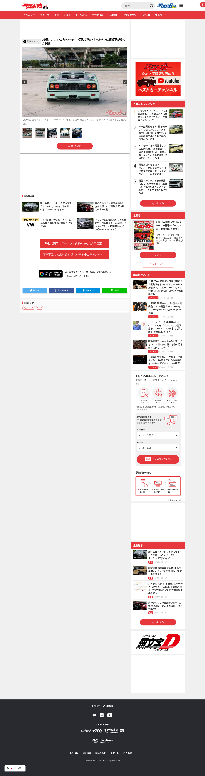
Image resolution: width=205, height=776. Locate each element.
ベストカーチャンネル (75, 15)
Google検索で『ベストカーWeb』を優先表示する (88, 271)
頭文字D (146, 15)
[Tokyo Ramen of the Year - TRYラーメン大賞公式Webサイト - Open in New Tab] (102, 741)
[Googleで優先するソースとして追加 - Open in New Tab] (51, 274)
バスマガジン (129, 15)
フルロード (160, 15)
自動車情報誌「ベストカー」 (34, 5)
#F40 (39, 308)
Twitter (94, 715)
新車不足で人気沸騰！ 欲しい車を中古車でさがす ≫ (75, 254)
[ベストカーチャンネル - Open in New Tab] (158, 79)
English (96, 705)
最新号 (158, 255)
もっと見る (158, 203)
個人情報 (87, 753)
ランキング (29, 15)
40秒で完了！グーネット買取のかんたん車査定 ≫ (74, 243)
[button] (24, 82)
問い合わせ (100, 753)
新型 (56, 15)
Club (167, 5)
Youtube (109, 715)
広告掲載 (127, 753)
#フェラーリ (29, 308)
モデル (140, 442)
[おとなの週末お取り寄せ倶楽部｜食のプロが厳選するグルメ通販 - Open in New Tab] (91, 731)
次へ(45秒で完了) (158, 459)
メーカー (141, 429)
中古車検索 (97, 15)
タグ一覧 (114, 753)
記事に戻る (74, 146)
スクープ (44, 15)
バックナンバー (158, 263)
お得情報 (113, 15)
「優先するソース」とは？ (77, 275)
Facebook (102, 715)
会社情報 (74, 753)
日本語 (109, 705)
